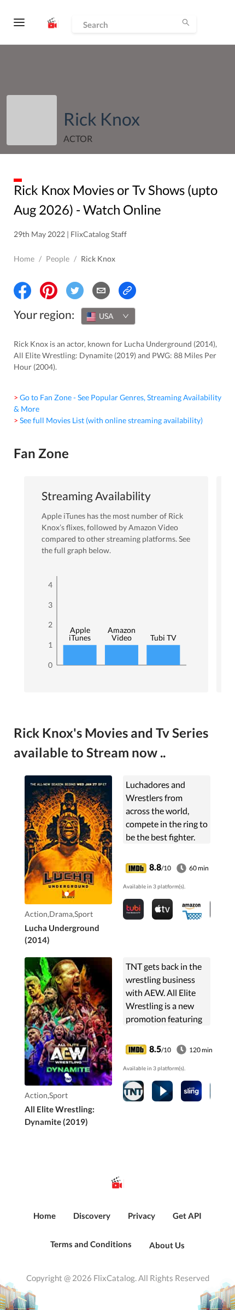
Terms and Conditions (91, 1244)
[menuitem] (44, 1221)
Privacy (141, 1215)
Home (24, 258)
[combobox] (108, 316)
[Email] (101, 290)
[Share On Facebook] (22, 290)
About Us (167, 1245)
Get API (187, 1215)
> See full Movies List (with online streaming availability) (108, 420)
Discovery (91, 1215)
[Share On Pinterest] (48, 290)
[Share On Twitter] (75, 290)
